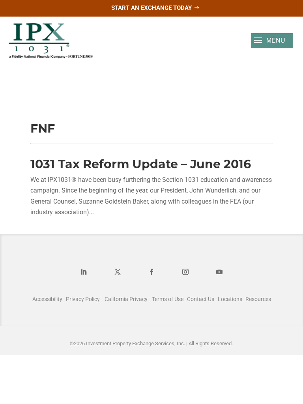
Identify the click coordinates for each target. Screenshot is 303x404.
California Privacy (126, 299)
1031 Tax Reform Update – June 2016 (140, 164)
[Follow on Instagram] (185, 272)
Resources (258, 299)
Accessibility (47, 299)
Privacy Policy (83, 299)
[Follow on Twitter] (117, 272)
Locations (230, 299)
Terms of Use (167, 299)
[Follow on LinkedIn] (83, 272)
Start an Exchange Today (151, 7)
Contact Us (200, 299)
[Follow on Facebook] (151, 272)
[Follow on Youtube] (219, 272)
